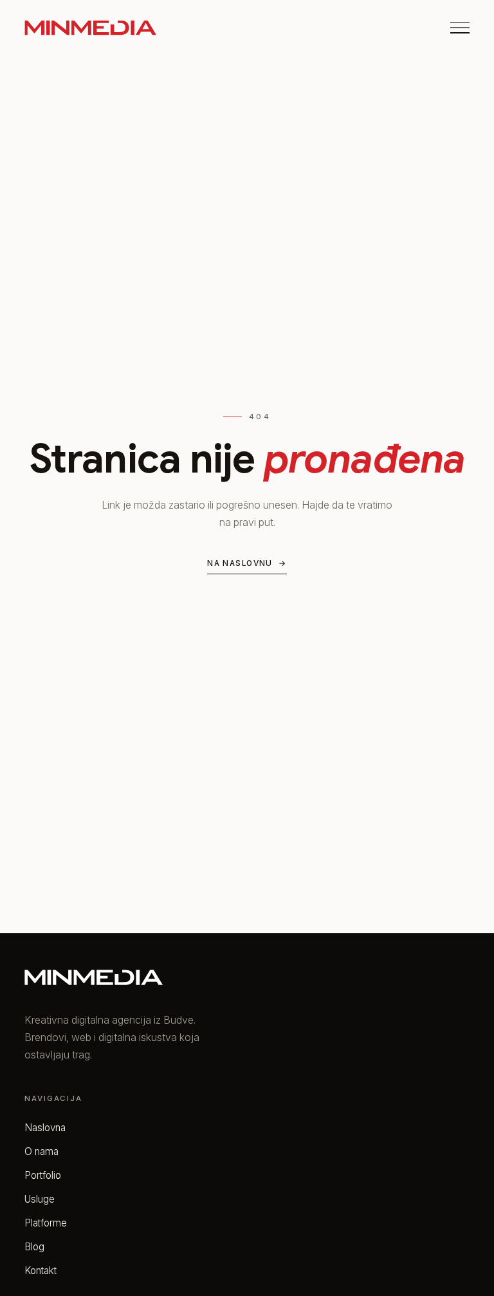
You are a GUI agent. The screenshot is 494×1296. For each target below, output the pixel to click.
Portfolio (42, 1175)
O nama (41, 1151)
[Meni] (460, 27)
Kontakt (40, 1270)
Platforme (45, 1223)
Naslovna (45, 1128)
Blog (34, 1247)
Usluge (39, 1199)
